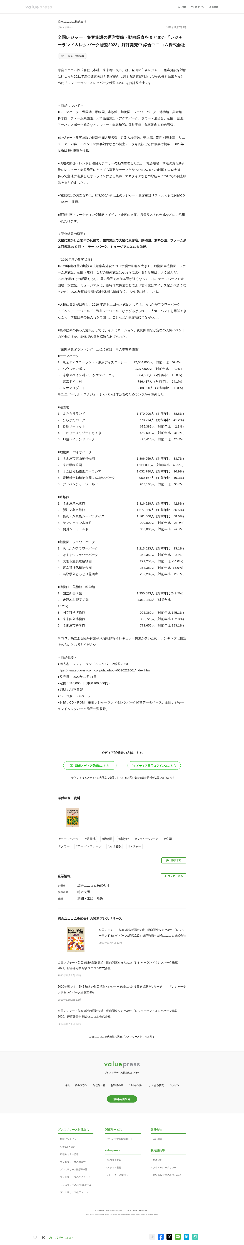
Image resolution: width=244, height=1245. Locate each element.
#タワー (64, 846)
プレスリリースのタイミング (75, 1177)
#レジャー (134, 846)
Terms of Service (147, 1214)
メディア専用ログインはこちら (156, 765)
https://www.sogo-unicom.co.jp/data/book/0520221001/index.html (104, 670)
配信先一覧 (99, 1085)
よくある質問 (156, 1085)
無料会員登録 (122, 1099)
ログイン (199, 7)
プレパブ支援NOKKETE (120, 1139)
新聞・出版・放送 (90, 898)
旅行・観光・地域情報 (72, 56)
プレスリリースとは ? (61, 1237)
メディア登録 (114, 1167)
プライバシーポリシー (164, 1167)
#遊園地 (90, 839)
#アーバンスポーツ (89, 846)
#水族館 (123, 839)
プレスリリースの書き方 (73, 1162)
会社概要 (157, 1139)
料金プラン (81, 1085)
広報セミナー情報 (69, 1154)
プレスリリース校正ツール (74, 1192)
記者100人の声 (67, 1147)
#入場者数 (114, 846)
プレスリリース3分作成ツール (75, 1184)
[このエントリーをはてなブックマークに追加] (186, 1239)
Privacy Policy (131, 1214)
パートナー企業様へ (117, 1175)
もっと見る (148, 1036)
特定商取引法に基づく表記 (167, 1175)
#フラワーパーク (146, 839)
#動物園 (107, 839)
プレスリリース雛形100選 (73, 1169)
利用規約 (157, 1160)
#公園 (168, 839)
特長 (67, 1085)
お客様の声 (117, 1085)
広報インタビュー (69, 1139)
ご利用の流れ (136, 1085)
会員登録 (213, 7)
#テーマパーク (69, 839)
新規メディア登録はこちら (92, 765)
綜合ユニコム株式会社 (72, 21)
